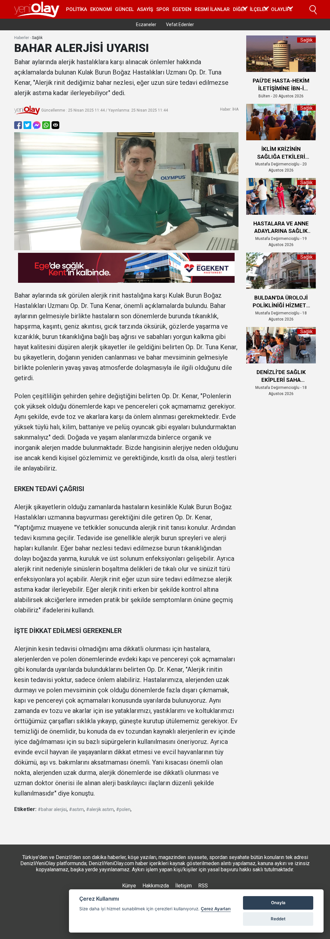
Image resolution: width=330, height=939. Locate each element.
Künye (129, 886)
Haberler (21, 37)
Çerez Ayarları (216, 908)
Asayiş (145, 9)
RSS (203, 886)
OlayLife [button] (281, 9)
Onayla (278, 902)
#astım (76, 809)
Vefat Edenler (180, 24)
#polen (123, 809)
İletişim (183, 886)
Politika (76, 9)
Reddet (278, 918)
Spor (162, 9)
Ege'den (181, 9)
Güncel (124, 9)
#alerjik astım (100, 809)
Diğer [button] (240, 9)
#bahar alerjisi (52, 809)
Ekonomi (101, 9)
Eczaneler (146, 24)
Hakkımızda (155, 886)
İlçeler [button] (259, 9)
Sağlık (37, 37)
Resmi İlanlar (212, 9)
